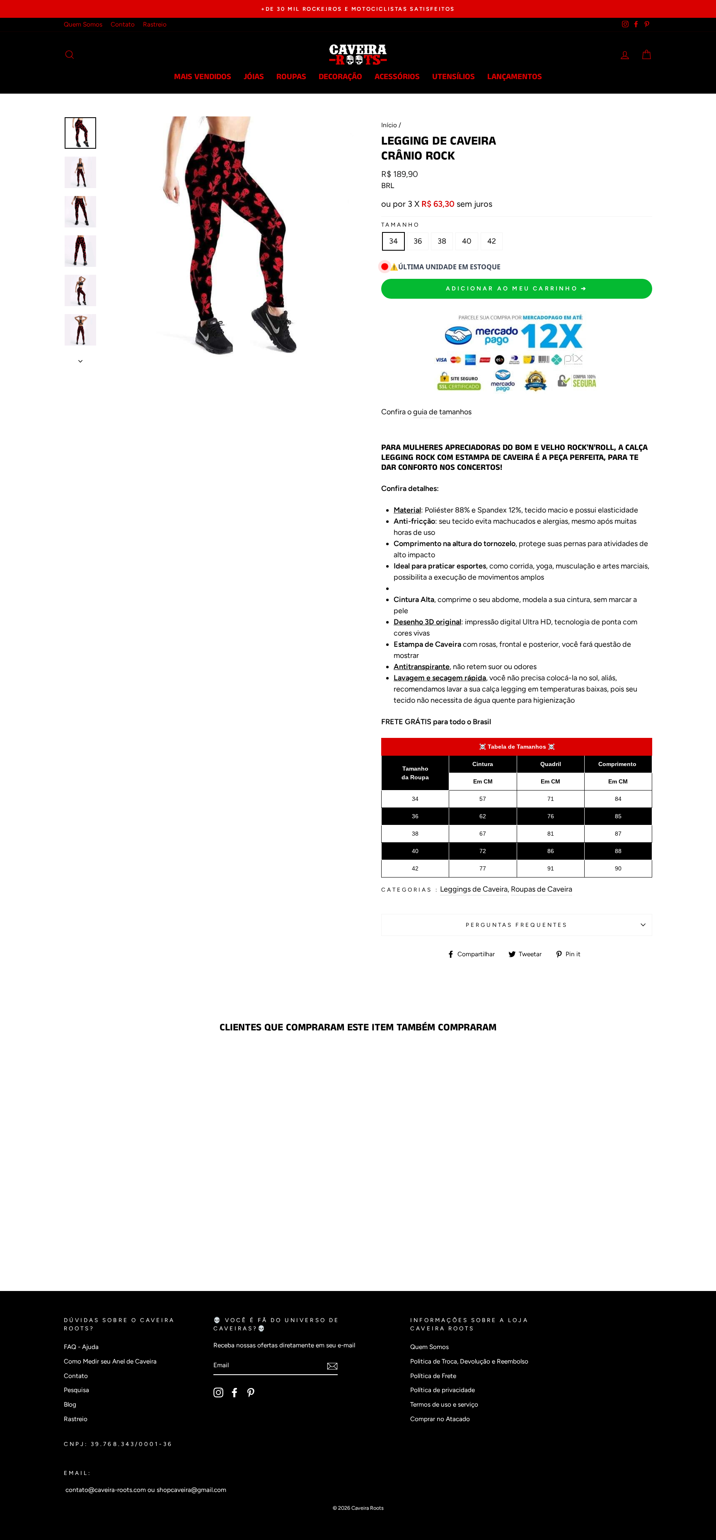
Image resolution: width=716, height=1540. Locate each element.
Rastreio (155, 24)
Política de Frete (433, 1376)
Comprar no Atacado (440, 1419)
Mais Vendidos (202, 77)
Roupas (291, 77)
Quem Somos (83, 24)
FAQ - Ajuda (81, 1347)
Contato (123, 24)
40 (467, 241)
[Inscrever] (332, 1365)
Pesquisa (76, 1390)
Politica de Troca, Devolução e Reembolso (469, 1361)
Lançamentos (514, 77)
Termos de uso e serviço (444, 1404)
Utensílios (453, 77)
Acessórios (397, 77)
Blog (70, 1404)
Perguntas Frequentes (517, 924)
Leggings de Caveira (474, 889)
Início (389, 125)
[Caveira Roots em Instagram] (218, 1392)
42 (491, 241)
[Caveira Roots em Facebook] (234, 1392)
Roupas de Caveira (541, 889)
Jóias (254, 77)
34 (393, 241)
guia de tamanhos (442, 411)
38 (442, 241)
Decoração (340, 77)
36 (418, 241)
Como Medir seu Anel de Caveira (110, 1361)
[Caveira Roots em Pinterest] (251, 1392)
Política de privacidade (442, 1390)
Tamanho (400, 224)
